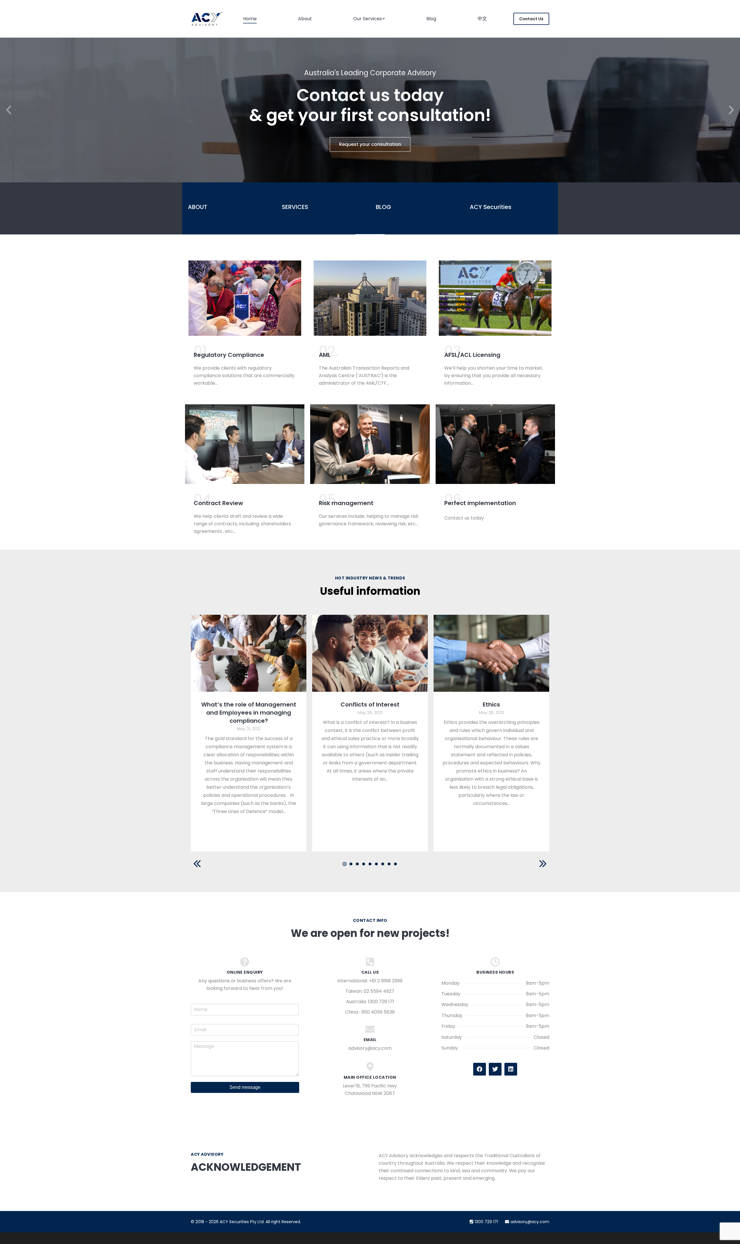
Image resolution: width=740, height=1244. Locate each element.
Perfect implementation (480, 503)
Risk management (346, 503)
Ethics (491, 704)
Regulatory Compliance (229, 355)
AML (324, 355)
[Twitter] (495, 1069)
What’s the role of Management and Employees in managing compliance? (248, 712)
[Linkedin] (510, 1069)
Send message (245, 1087)
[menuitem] (250, 19)
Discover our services (370, 144)
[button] (8, 110)
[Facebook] (479, 1069)
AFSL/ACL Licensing (472, 355)
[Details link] (248, 653)
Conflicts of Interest (370, 704)
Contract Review (218, 503)
